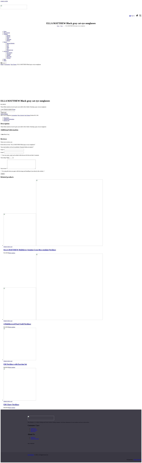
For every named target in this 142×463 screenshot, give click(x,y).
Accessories (7, 64)
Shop (61, 26)
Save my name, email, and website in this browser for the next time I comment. (20, 155)
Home (58, 26)
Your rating (4, 157)
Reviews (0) (6, 120)
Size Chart (33, 431)
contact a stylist (4, 1)
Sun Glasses (13, 64)
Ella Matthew (31, 454)
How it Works (34, 430)
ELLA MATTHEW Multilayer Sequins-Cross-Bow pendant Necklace (30, 250)
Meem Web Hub (137, 459)
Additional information (9, 119)
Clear (14, 109)
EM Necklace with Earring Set (15, 364)
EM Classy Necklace (11, 404)
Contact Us (33, 428)
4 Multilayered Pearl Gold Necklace (17, 324)
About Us (33, 437)
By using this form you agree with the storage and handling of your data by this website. (23, 171)
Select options (12, 253)
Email (2, 152)
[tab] (72, 118)
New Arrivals (21, 115)
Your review (4, 168)
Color (2, 109)
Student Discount (35, 438)
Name (2, 149)
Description (6, 117)
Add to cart (3, 112)
